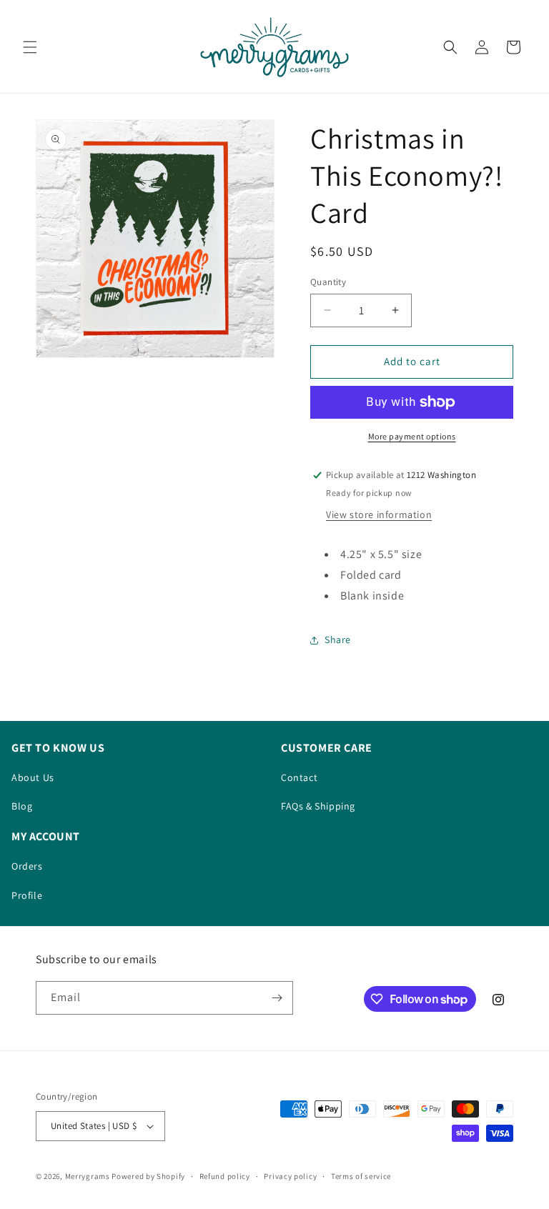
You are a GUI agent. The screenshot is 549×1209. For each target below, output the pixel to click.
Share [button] (338, 639)
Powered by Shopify (148, 1176)
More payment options (412, 436)
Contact (299, 777)
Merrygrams (87, 1176)
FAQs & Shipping (318, 806)
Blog (21, 806)
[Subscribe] (276, 998)
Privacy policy (290, 1176)
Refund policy (224, 1176)
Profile (26, 895)
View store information (379, 514)
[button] (30, 47)
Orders (27, 866)
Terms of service (361, 1176)
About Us (32, 777)
